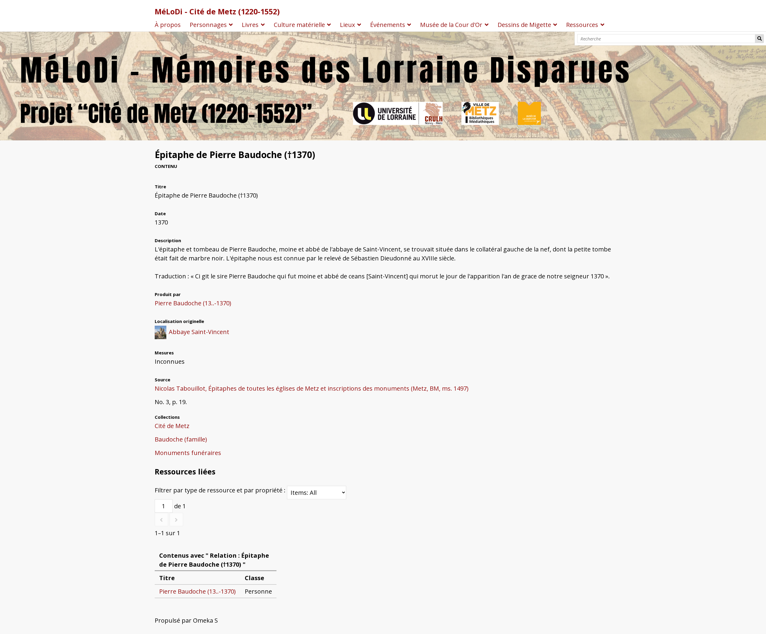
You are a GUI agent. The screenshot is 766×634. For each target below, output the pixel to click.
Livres (250, 25)
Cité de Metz (172, 426)
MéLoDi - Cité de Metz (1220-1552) (217, 11)
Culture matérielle (299, 25)
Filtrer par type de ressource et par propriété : (221, 490)
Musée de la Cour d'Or (451, 25)
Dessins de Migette (524, 25)
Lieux (347, 25)
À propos (168, 25)
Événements (387, 25)
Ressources (582, 25)
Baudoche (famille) (181, 439)
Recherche (759, 38)
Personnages (208, 25)
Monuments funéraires (188, 453)
